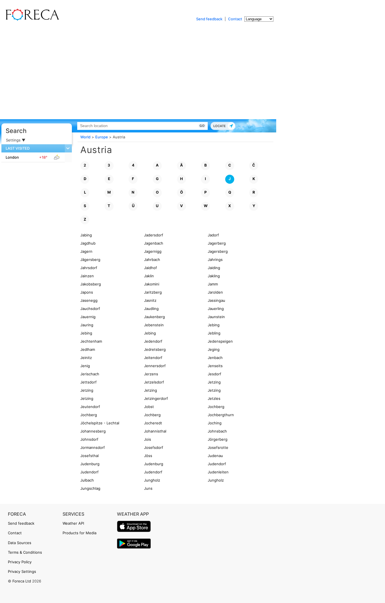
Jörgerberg (217, 439)
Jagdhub (88, 243)
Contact (235, 19)
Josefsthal (89, 455)
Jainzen (87, 276)
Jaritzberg (153, 292)
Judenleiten (218, 472)
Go (202, 125)
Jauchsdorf (90, 308)
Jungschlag (90, 488)
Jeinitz (86, 357)
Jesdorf (214, 374)
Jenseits (215, 365)
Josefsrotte (218, 447)
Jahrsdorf (88, 267)
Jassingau (216, 300)
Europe (101, 137)
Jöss (148, 455)
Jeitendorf (153, 357)
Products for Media (79, 533)
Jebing (214, 325)
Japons (86, 292)
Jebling (214, 333)
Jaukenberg (154, 316)
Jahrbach (152, 259)
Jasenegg (89, 300)
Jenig (85, 365)
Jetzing (214, 382)
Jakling (214, 276)
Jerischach (89, 374)
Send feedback (209, 19)
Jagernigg (152, 251)
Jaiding (214, 267)
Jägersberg (90, 259)
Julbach (87, 480)
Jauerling (216, 308)
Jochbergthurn (221, 415)
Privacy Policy (20, 562)
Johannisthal (155, 431)
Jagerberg (217, 243)
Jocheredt (153, 423)
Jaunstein (216, 316)
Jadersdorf (153, 235)
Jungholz (152, 480)
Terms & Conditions (25, 552)
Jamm (213, 284)
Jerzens (151, 374)
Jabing (86, 235)
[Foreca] (31, 19)
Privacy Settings (22, 571)
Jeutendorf (90, 406)
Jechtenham (91, 341)
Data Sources (19, 542)
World (85, 137)
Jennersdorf (155, 365)
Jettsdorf (88, 382)
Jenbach (215, 357)
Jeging (214, 349)
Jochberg (216, 406)
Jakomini (151, 284)
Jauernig (88, 316)
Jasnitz (150, 300)
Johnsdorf (89, 439)
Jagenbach (153, 243)
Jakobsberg (90, 284)
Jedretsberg (155, 349)
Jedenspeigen (220, 341)
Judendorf (217, 464)
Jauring (86, 325)
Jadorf (213, 235)
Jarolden (215, 292)
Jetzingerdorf (156, 398)
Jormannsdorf (92, 447)
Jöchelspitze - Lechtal (99, 423)
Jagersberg (218, 251)
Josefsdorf (153, 447)
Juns (148, 488)
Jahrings (215, 259)
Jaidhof (150, 267)
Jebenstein (154, 325)
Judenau (215, 455)
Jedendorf (153, 341)
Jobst (149, 406)
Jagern (86, 251)
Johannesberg (93, 431)
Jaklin (149, 276)
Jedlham (87, 349)
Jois (147, 439)
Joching (215, 423)
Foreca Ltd (21, 581)
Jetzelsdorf (154, 382)
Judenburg (89, 464)
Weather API (73, 523)
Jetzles (214, 398)
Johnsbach (217, 431)
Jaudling (151, 308)
